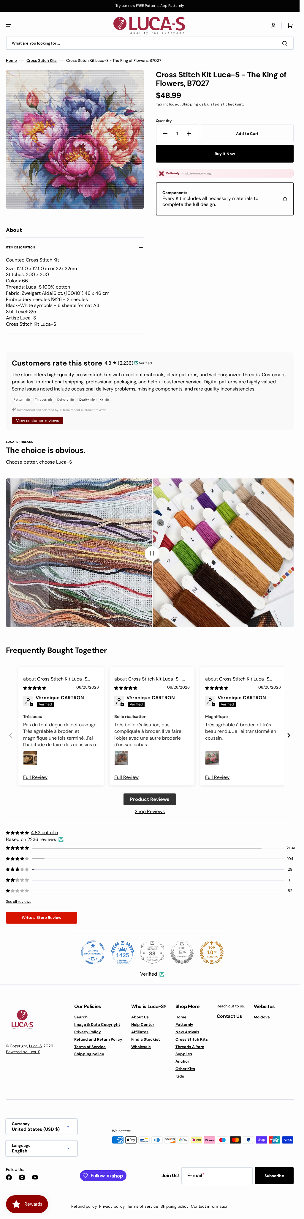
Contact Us (229, 1016)
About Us (140, 1017)
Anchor (182, 1061)
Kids (179, 1076)
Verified (148, 974)
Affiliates (139, 1031)
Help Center (142, 1024)
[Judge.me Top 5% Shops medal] (182, 952)
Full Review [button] (35, 777)
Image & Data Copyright (97, 1024)
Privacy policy (112, 1206)
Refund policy (84, 1206)
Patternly (176, 5)
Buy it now (225, 153)
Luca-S (35, 1045)
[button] (8, 25)
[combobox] (150, 43)
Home (11, 60)
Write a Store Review (41, 917)
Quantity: (164, 121)
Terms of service (142, 1206)
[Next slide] (289, 735)
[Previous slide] (10, 735)
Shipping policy (89, 1053)
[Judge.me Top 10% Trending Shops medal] (212, 952)
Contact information (210, 1206)
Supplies (183, 1053)
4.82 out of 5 (44, 832)
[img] (35, 688)
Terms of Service (90, 1046)
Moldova (262, 1017)
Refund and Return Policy (98, 1039)
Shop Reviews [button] (150, 811)
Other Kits (185, 1068)
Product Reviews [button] (150, 799)
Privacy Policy (87, 1031)
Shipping (190, 104)
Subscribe (274, 1175)
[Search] (286, 43)
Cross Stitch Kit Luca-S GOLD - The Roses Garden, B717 (240, 682)
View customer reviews (37, 420)
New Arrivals (187, 1031)
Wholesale (141, 1046)
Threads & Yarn (189, 1046)
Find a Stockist (145, 1039)
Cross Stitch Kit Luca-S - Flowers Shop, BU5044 (148, 682)
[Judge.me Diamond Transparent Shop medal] (93, 952)
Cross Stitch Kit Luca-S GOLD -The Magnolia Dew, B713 (57, 682)
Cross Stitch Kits (41, 60)
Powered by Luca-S (23, 1051)
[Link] (150, 6)
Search (81, 1017)
